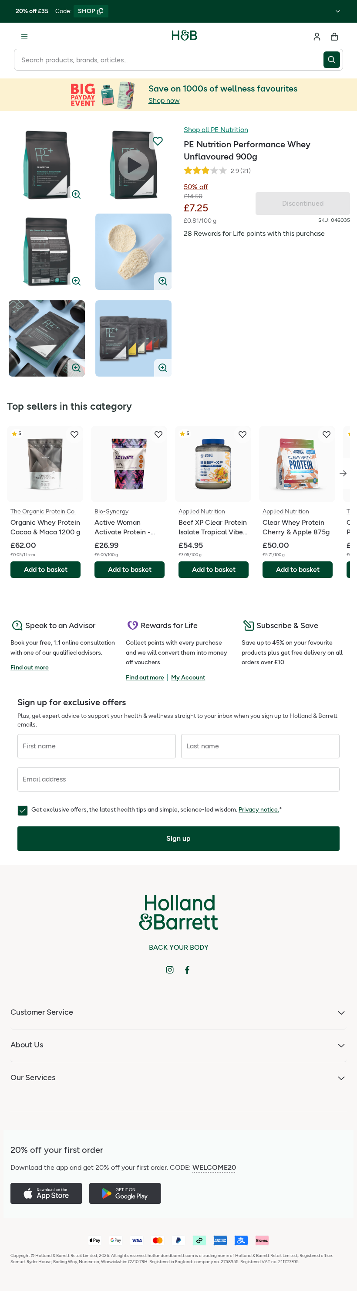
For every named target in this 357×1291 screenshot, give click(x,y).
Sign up (178, 838)
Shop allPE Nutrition (216, 130)
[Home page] (184, 36)
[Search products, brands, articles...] (333, 60)
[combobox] (168, 60)
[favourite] (74, 434)
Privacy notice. (259, 809)
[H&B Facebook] (187, 970)
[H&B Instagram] (170, 970)
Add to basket (45, 569)
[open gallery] (47, 165)
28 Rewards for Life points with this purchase (254, 233)
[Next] (343, 473)
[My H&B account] (317, 36)
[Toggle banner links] (337, 11)
